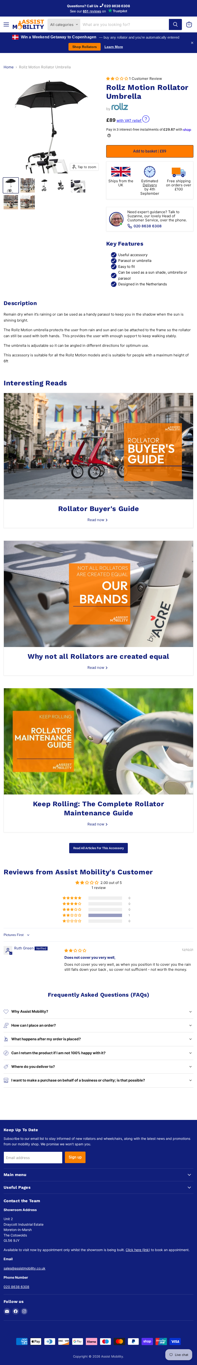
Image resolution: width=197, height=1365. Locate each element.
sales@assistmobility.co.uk (24, 1268)
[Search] (175, 24)
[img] (75, 950)
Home (9, 67)
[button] (117, 78)
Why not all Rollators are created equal (98, 656)
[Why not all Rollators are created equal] (98, 594)
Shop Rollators (84, 47)
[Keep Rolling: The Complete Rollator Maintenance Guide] (98, 741)
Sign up (75, 1157)
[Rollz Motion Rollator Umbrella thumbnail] (10, 185)
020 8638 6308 (148, 226)
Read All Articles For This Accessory (98, 848)
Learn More (114, 47)
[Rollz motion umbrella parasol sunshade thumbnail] (27, 185)
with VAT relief (129, 120)
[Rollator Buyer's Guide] (98, 446)
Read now (96, 520)
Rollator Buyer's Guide (98, 509)
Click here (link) (138, 1250)
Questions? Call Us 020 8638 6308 (98, 6)
